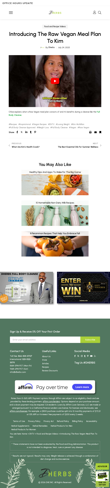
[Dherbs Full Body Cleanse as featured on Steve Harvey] (26, 287)
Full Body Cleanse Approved (22, 127)
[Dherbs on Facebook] (75, 356)
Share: (11, 132)
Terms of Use (19, 421)
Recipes (13, 124)
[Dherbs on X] (78, 356)
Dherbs (51, 47)
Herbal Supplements (20, 426)
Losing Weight (63, 124)
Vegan (73, 127)
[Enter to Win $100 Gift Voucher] (83, 287)
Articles (45, 363)
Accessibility (91, 421)
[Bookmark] (100, 132)
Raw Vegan (84, 127)
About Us (46, 356)
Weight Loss (43, 127)
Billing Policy (77, 421)
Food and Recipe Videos (55, 26)
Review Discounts (50, 370)
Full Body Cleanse (60, 127)
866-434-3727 (25, 356)
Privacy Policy (34, 421)
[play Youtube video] (55, 81)
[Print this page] (90, 132)
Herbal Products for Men (61, 426)
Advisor (102, 466)
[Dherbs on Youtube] (91, 356)
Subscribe (90, 339)
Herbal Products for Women (23, 429)
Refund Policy (63, 421)
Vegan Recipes (40, 124)
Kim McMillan (78, 124)
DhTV (52, 124)
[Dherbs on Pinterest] (88, 356)
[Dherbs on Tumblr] (84, 356)
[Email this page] (95, 132)
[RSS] (95, 356)
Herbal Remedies (40, 426)
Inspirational (25, 124)
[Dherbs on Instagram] (82, 356)
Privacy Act (49, 421)
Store (44, 360)
